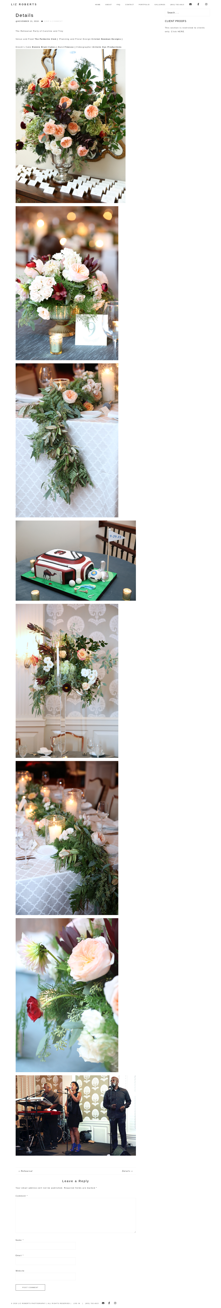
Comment (22, 1196)
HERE (181, 32)
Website (20, 1271)
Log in (77, 1303)
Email (20, 1255)
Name (20, 1240)
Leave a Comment (53, 21)
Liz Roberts (24, 4)
